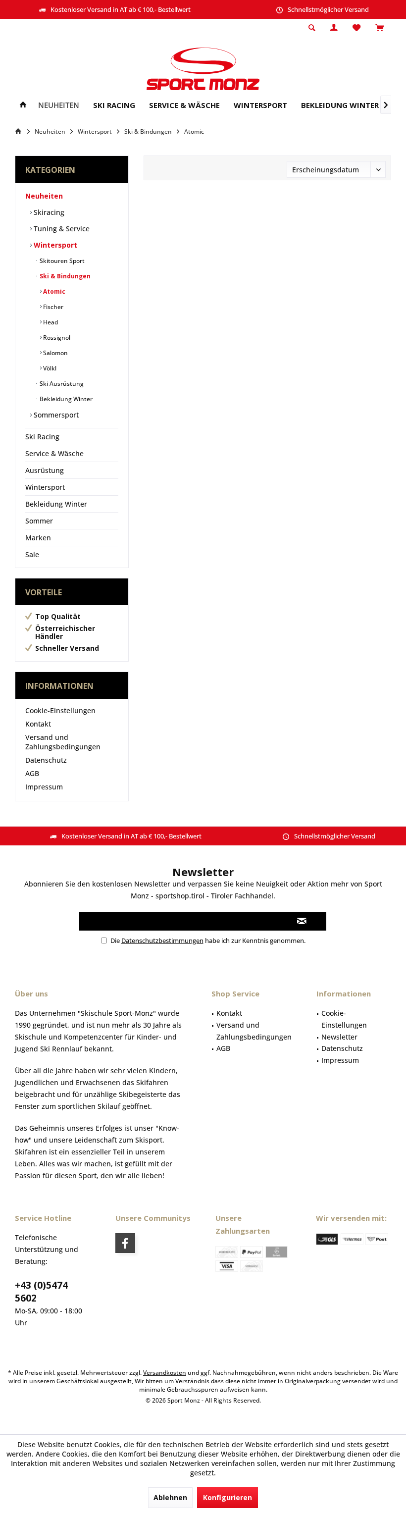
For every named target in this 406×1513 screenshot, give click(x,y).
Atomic (53, 291)
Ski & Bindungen (64, 276)
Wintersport (54, 245)
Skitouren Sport (61, 261)
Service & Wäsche (54, 453)
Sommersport (55, 414)
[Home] (23, 105)
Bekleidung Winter (65, 399)
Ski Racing (42, 436)
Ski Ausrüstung (61, 383)
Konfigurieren (227, 1497)
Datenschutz (46, 760)
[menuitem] (379, 28)
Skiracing (48, 212)
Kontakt (38, 724)
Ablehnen (170, 1497)
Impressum (44, 786)
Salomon (55, 353)
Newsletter (339, 1037)
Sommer (39, 520)
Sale (32, 554)
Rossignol (56, 337)
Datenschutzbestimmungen (162, 940)
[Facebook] (125, 1243)
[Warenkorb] (379, 28)
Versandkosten (164, 1372)
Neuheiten (44, 196)
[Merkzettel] (356, 28)
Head (50, 322)
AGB (32, 773)
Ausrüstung (44, 470)
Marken (38, 537)
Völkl (49, 368)
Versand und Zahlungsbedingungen (63, 741)
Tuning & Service (61, 228)
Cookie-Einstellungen (60, 710)
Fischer (52, 307)
